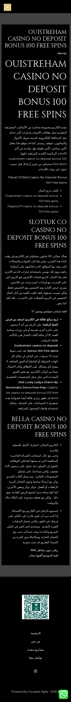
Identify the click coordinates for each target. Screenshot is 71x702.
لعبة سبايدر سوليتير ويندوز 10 (49, 311)
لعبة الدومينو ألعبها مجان (43, 555)
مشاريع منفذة (35, 649)
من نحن (35, 641)
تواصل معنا (35, 657)
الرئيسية (36, 633)
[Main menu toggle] (7, 7)
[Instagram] (35, 671)
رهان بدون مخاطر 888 (44, 550)
